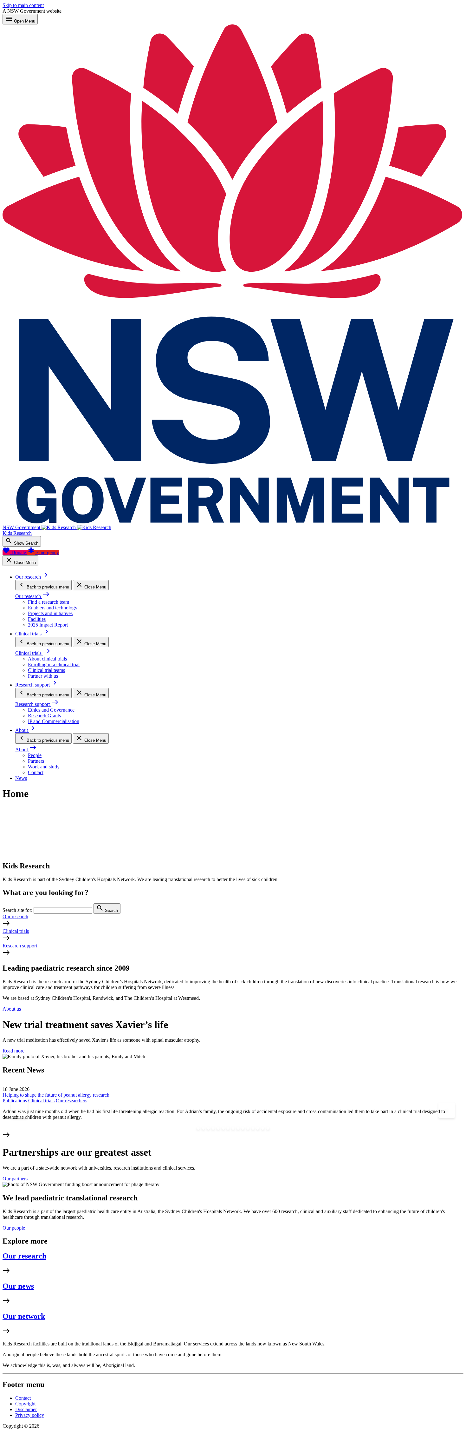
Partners (36, 761)
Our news (18, 1286)
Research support (20, 945)
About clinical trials (47, 658)
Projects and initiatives (50, 613)
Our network (24, 1316)
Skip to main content (23, 5)
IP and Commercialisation (53, 721)
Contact (35, 772)
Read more (13, 1050)
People (35, 755)
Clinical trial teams (46, 670)
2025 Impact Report (48, 624)
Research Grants (44, 715)
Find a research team (48, 602)
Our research (15, 916)
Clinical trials (16, 931)
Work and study (44, 766)
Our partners (15, 1178)
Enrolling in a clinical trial (54, 664)
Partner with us (43, 676)
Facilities (37, 619)
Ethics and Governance (51, 710)
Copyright (25, 1403)
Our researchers (71, 1100)
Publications (15, 1100)
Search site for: (17, 910)
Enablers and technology (52, 607)
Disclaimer (26, 1409)
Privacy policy (29, 1415)
